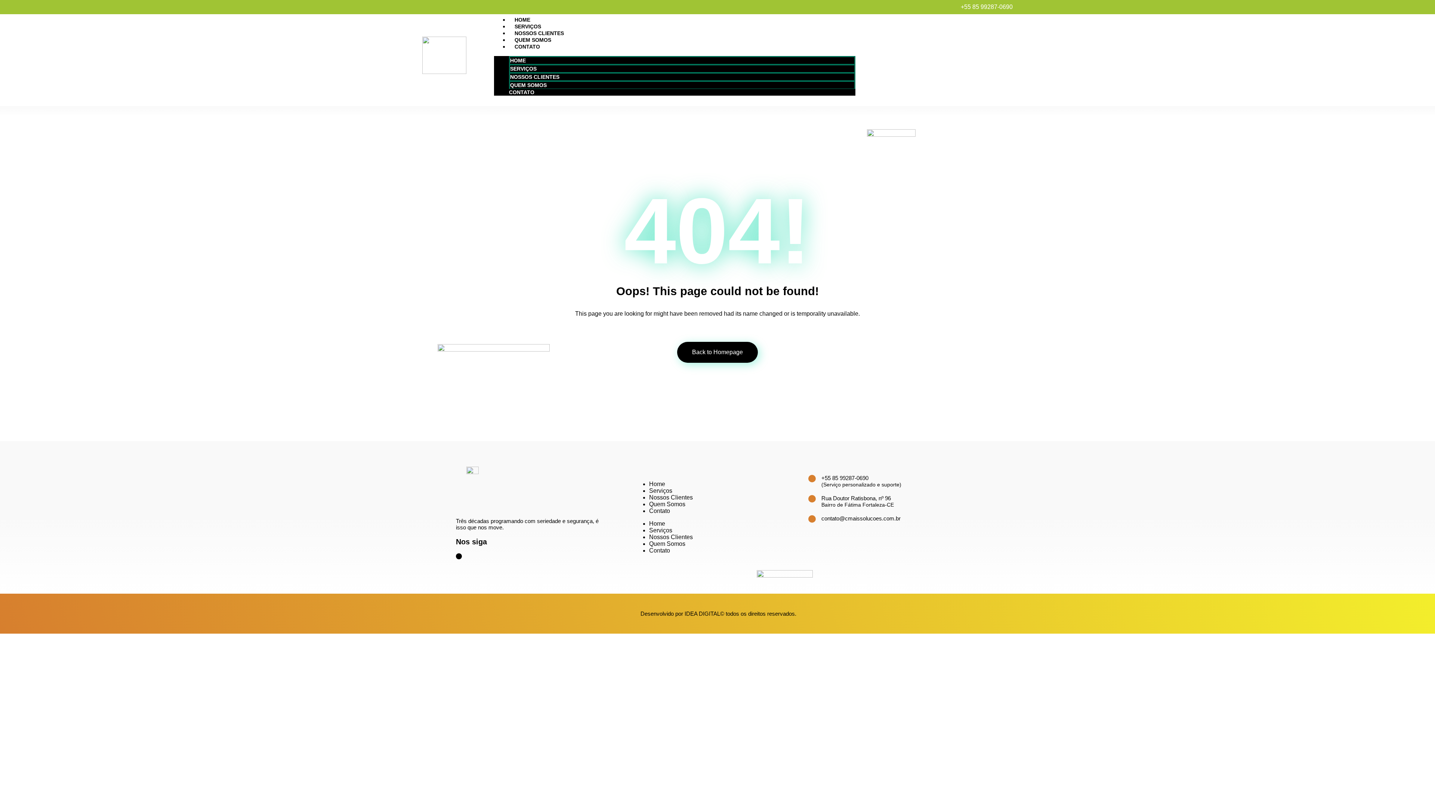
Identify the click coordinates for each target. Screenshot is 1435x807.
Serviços (528, 27)
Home (522, 20)
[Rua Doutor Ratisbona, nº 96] (812, 499)
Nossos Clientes (539, 33)
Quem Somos (533, 40)
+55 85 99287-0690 (844, 478)
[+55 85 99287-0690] (812, 478)
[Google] (459, 556)
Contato (527, 47)
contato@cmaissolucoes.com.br (861, 518)
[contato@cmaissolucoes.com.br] (812, 519)
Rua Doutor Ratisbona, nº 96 (856, 498)
